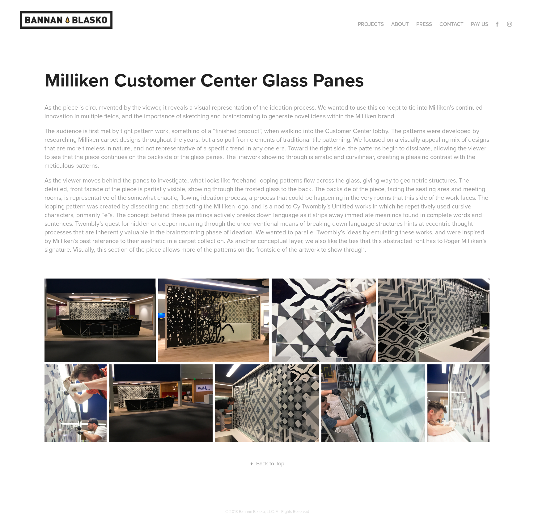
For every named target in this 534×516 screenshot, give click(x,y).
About (400, 24)
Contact (451, 24)
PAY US (479, 24)
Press (424, 24)
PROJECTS (371, 24)
